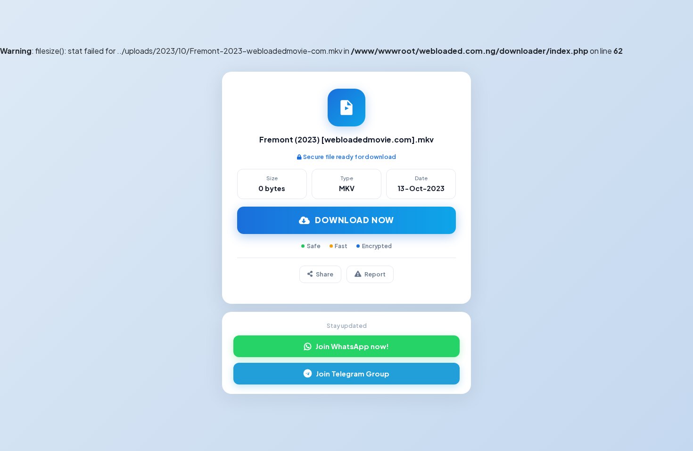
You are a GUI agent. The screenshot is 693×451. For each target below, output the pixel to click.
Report (375, 274)
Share (324, 274)
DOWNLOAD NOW (354, 220)
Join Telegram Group (352, 373)
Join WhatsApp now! (352, 346)
